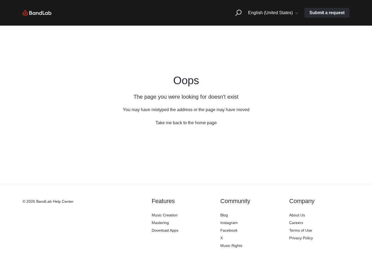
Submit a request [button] (326, 12)
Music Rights (231, 245)
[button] (238, 13)
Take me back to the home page (186, 122)
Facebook (228, 230)
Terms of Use (300, 230)
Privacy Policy (301, 238)
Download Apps (165, 230)
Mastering (160, 222)
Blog (224, 215)
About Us (297, 215)
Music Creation (165, 215)
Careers (296, 222)
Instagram (229, 222)
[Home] (37, 13)
